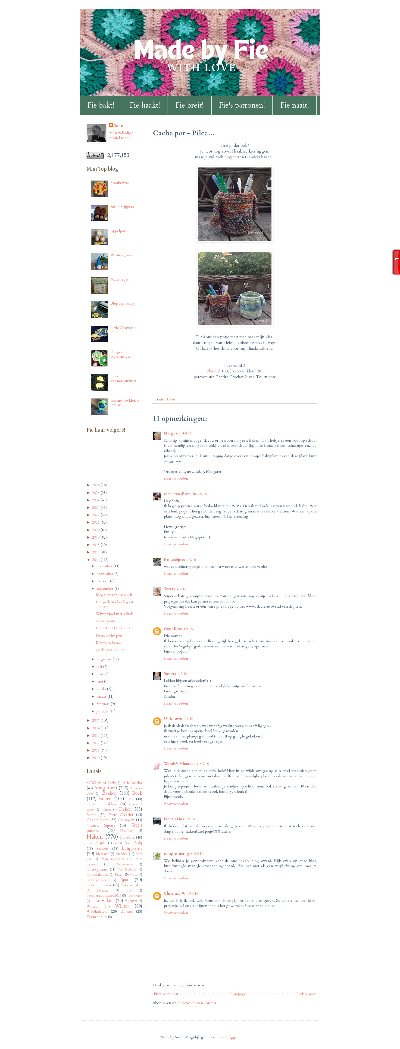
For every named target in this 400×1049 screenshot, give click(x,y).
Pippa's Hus (174, 819)
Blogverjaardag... (124, 303)
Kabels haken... (108, 642)
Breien (105, 799)
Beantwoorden (176, 478)
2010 (96, 757)
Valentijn (131, 901)
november (105, 573)
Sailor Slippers (122, 206)
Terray (169, 589)
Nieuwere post (166, 993)
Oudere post (305, 993)
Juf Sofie (127, 837)
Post (133, 874)
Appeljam (118, 231)
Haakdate (126, 831)
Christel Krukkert (102, 804)
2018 (96, 544)
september (105, 588)
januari (103, 711)
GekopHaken (98, 819)
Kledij (137, 843)
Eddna (92, 814)
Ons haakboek (97, 874)
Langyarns (132, 848)
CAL (130, 799)
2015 (96, 720)
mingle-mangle (178, 853)
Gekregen (126, 819)
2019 (96, 537)
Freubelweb (120, 182)
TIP (129, 890)
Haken (170, 399)
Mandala (122, 854)
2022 (96, 515)
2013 (96, 735)
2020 (96, 530)
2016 (96, 559)
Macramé (102, 854)
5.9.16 (204, 763)
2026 (96, 485)
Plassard (213, 371)
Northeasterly (124, 864)
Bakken (109, 793)
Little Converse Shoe (122, 330)
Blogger (232, 1037)
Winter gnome (122, 255)
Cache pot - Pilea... (111, 650)
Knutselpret (174, 559)
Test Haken (102, 901)
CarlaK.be (173, 628)
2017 (96, 552)
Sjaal (125, 880)
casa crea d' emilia (180, 493)
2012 (96, 743)
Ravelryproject (97, 880)
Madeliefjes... (120, 279)
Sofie (118, 125)
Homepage (237, 993)
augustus (104, 659)
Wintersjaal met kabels (115, 613)
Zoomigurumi (97, 917)
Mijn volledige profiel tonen (121, 135)
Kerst (118, 843)
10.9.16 (192, 893)
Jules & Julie (96, 843)
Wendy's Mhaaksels (181, 763)
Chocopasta (105, 621)
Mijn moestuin (112, 859)
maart (102, 696)
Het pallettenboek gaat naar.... (114, 604)
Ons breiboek (127, 870)
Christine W (175, 893)
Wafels (92, 906)
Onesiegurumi (97, 869)
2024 (96, 500)
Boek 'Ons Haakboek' (113, 628)
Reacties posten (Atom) (197, 1002)
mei (100, 681)
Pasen (119, 874)
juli (100, 666)
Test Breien (134, 896)
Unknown (173, 718)
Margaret (172, 433)
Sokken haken (131, 885)
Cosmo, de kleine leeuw (124, 402)
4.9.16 (186, 433)
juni (100, 674)
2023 (96, 507)
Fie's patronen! (242, 105)
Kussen (102, 848)
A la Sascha (132, 782)
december (105, 566)
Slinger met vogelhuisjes (120, 354)
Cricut (107, 810)
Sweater (103, 890)
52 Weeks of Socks (101, 783)
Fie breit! (189, 105)
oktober (103, 581)
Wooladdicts (97, 911)
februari (103, 703)
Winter (122, 906)
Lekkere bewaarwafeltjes (123, 378)
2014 (96, 728)
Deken (125, 809)
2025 (96, 492)
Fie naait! (294, 105)
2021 (96, 522)
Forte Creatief (121, 814)
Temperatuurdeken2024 (104, 895)
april (101, 689)
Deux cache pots (109, 635)
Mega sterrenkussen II (114, 594)
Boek (137, 793)
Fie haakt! (145, 105)
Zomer (126, 911)
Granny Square (101, 825)
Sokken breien (99, 885)
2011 (96, 750)
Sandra (170, 673)
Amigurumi (105, 788)
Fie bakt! (100, 105)
